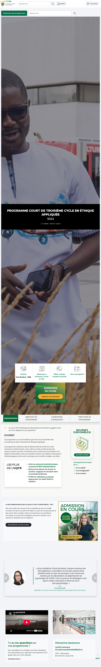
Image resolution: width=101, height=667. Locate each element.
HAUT (97, 658)
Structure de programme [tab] (84, 418)
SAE (40, 469)
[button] (61, 3)
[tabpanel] (50, 459)
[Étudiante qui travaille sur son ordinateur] (78, 521)
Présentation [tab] (10, 418)
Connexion (93, 3)
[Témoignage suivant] (90, 578)
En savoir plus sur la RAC (18, 525)
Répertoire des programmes (14, 13)
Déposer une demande (50, 396)
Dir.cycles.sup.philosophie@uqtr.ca (69, 649)
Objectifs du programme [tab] (31, 418)
